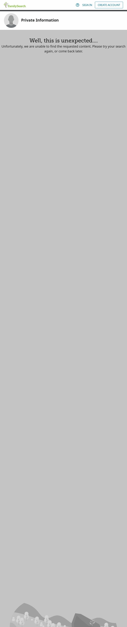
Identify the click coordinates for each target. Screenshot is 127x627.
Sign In (87, 5)
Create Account (109, 5)
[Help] (77, 5)
